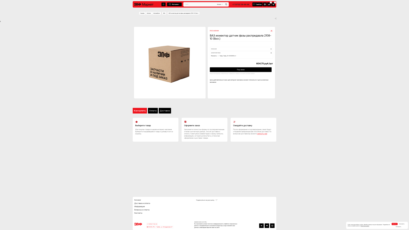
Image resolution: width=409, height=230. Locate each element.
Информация (139, 206)
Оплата (153, 111)
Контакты (138, 213)
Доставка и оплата (142, 203)
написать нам (262, 134)
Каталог (137, 200)
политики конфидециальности (216, 223)
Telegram (267, 225)
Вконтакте (261, 225)
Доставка (165, 111)
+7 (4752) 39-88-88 (240, 4)
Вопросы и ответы (142, 210)
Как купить (140, 111)
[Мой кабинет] (265, 4)
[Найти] (226, 4)
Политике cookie (365, 225)
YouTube (272, 225)
